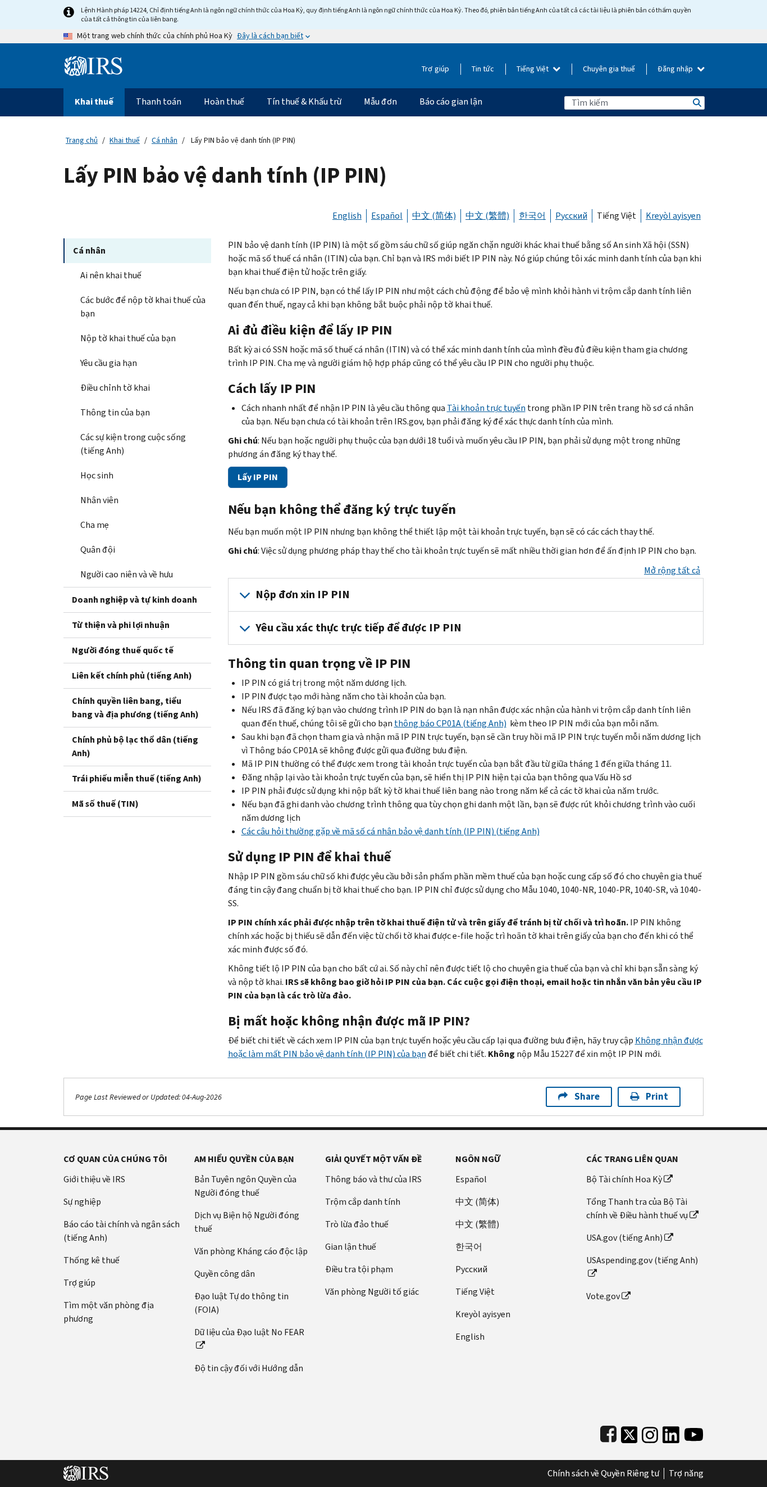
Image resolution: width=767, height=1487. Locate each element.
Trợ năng (686, 1473)
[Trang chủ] (93, 61)
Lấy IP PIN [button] (258, 477)
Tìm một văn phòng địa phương (108, 1312)
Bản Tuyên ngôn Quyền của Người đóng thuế (245, 1186)
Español (387, 216)
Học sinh (96, 475)
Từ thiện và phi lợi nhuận (121, 625)
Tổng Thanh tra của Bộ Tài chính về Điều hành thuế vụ (637, 1208)
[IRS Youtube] (694, 1432)
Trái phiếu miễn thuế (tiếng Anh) (137, 778)
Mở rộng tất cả (672, 570)
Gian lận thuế (350, 1247)
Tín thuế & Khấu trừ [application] (304, 101)
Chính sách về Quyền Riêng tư (603, 1473)
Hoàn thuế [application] (224, 101)
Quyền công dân (224, 1274)
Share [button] (587, 1096)
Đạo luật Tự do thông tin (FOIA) (241, 1303)
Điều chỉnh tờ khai (115, 388)
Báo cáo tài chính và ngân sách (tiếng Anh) (121, 1231)
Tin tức (483, 69)
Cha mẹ (94, 525)
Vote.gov (603, 1296)
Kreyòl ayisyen (673, 216)
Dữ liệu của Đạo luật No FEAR (249, 1332)
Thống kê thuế (91, 1260)
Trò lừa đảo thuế (357, 1224)
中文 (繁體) (487, 216)
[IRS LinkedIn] (671, 1432)
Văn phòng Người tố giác (372, 1292)
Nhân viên (99, 500)
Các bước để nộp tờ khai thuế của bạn (143, 306)
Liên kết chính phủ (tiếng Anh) (132, 675)
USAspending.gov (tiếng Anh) (642, 1260)
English (347, 216)
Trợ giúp (435, 69)
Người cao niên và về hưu (126, 574)
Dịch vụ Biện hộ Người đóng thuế (246, 1222)
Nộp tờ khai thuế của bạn (128, 338)
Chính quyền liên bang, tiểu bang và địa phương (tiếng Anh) (135, 707)
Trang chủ (82, 140)
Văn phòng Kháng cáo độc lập (251, 1251)
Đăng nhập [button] (676, 69)
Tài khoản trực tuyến (486, 408)
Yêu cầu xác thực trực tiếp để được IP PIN (358, 627)
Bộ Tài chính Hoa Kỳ (624, 1179)
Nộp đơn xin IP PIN (302, 594)
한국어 (532, 216)
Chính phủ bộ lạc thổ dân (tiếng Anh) (135, 746)
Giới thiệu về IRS (94, 1179)
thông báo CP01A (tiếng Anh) (450, 723)
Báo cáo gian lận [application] (450, 101)
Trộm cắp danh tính (362, 1202)
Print (657, 1096)
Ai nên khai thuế (110, 275)
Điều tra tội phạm (359, 1269)
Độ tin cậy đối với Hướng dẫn (248, 1368)
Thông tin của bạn (115, 412)
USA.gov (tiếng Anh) (624, 1238)
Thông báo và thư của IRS (373, 1179)
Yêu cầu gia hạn (108, 363)
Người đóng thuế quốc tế (123, 650)
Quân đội (97, 549)
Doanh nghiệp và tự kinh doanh (134, 599)
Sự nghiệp (82, 1202)
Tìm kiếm (696, 103)
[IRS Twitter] (629, 1432)
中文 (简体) (434, 216)
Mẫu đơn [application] (380, 101)
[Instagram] (650, 1432)
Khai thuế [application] (94, 101)
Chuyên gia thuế (609, 69)
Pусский (471, 1269)
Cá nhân (164, 140)
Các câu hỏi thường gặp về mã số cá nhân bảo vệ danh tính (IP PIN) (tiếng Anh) (390, 831)
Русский (571, 216)
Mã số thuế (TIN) (105, 804)
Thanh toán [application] (158, 101)
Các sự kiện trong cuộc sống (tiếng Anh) (133, 444)
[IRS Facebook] (608, 1432)
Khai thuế (124, 140)
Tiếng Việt (533, 69)
